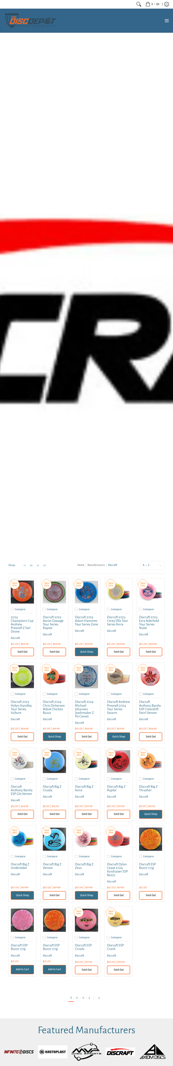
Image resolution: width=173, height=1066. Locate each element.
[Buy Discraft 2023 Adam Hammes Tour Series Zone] (86, 592)
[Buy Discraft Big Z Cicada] (54, 761)
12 (25, 565)
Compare (20, 609)
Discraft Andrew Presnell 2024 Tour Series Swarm (118, 707)
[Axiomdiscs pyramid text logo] (154, 1051)
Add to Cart (22, 969)
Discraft (15, 638)
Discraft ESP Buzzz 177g (147, 866)
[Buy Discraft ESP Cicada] (86, 920)
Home (80, 565)
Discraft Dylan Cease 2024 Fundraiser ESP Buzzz (117, 869)
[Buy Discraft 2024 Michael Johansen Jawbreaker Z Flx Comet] (86, 676)
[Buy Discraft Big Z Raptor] (118, 761)
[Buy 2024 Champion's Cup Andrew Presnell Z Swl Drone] (22, 592)
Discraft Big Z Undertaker (20, 866)
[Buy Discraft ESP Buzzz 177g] (150, 839)
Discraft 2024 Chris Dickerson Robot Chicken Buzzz (54, 707)
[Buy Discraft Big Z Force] (86, 761)
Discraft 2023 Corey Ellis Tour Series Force (117, 620)
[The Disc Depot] (30, 21)
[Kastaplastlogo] (53, 1051)
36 (38, 565)
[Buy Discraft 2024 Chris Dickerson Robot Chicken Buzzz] (54, 676)
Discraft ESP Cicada (83, 947)
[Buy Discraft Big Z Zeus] (86, 839)
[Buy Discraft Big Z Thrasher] (150, 761)
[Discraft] (120, 1051)
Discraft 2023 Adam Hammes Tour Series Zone (86, 620)
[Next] (100, 998)
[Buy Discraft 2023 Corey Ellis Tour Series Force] (118, 592)
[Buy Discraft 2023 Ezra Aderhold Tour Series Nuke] (150, 592)
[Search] (138, 4)
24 (31, 565)
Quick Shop (86, 651)
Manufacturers (96, 565)
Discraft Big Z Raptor (116, 788)
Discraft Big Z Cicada (52, 788)
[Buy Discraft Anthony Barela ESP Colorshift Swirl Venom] (150, 676)
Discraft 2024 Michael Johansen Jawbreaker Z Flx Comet (84, 709)
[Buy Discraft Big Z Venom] (54, 839)
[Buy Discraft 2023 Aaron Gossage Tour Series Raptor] (54, 592)
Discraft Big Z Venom (52, 866)
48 (44, 565)
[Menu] (166, 21)
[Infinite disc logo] (19, 1052)
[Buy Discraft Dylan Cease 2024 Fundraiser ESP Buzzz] (118, 839)
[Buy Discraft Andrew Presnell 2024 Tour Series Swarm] (118, 676)
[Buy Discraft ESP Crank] (118, 920)
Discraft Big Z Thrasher (148, 788)
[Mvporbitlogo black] (86, 1052)
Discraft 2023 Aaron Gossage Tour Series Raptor (53, 622)
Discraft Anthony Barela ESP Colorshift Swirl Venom (150, 707)
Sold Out (22, 651)
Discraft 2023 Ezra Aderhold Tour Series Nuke (149, 622)
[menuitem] (152, 4)
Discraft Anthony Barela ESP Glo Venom (21, 790)
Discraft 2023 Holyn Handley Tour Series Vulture (21, 707)
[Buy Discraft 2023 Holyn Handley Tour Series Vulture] (22, 676)
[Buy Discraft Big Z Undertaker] (22, 839)
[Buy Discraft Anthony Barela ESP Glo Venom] (22, 761)
